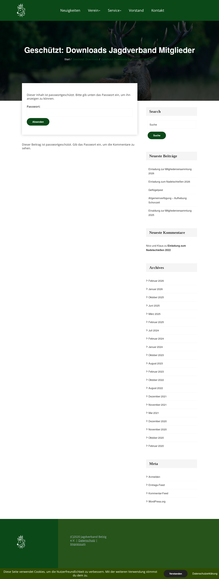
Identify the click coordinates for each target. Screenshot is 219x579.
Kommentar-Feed (158, 493)
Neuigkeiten (70, 10)
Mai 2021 (153, 413)
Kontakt (157, 10)
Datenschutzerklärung (204, 573)
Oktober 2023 (156, 355)
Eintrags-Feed (156, 485)
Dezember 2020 (157, 421)
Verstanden (175, 573)
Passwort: (33, 106)
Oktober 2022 (156, 380)
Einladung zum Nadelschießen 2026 (169, 181)
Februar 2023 (156, 371)
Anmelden (154, 477)
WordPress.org (156, 501)
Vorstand (136, 10)
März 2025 (154, 314)
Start (67, 59)
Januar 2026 (155, 289)
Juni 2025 (154, 305)
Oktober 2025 (156, 297)
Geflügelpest (155, 190)
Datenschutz (86, 540)
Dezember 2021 (157, 396)
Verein (93, 10)
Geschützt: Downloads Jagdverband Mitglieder (128, 59)
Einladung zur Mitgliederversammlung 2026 (170, 171)
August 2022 (155, 388)
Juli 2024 (153, 330)
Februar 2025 (156, 322)
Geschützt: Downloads (85, 59)
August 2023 (155, 363)
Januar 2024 (155, 347)
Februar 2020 (156, 446)
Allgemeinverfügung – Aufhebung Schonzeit (167, 200)
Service (114, 10)
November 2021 (157, 405)
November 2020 (157, 429)
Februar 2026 (156, 281)
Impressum (78, 544)
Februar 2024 (156, 338)
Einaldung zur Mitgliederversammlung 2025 (170, 213)
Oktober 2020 (156, 437)
